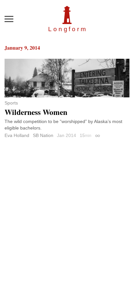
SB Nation (43, 135)
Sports (11, 103)
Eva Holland (17, 135)
